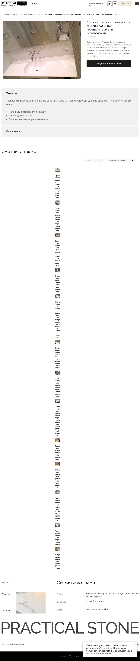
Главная (5, 14)
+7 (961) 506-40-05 (95, 601)
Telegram (6, 610)
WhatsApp (6, 594)
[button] (109, 63)
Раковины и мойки (32, 14)
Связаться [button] (124, 3)
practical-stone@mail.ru (97, 609)
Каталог (34, 4)
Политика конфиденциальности (14, 644)
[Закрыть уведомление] (135, 644)
